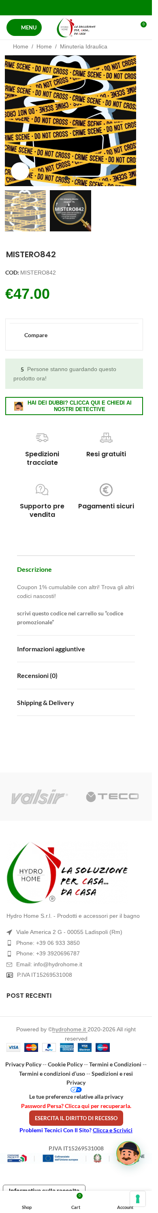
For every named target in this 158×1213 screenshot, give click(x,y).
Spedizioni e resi (112, 1073)
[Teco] (112, 796)
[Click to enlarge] (20, 171)
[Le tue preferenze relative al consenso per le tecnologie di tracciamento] (137, 1199)
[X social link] (66, 7)
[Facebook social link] (55, 7)
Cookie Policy (65, 1064)
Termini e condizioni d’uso (52, 1073)
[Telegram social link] (96, 7)
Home (20, 46)
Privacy (75, 1082)
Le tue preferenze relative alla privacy (76, 1096)
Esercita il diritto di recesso (76, 1118)
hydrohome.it (70, 1029)
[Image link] (75, 872)
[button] (13, 121)
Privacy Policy (23, 1064)
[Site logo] (76, 27)
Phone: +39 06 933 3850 (48, 943)
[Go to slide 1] (66, 178)
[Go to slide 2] (75, 178)
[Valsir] (39, 796)
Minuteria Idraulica (83, 46)
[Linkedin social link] (86, 7)
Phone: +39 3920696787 (48, 953)
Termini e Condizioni (115, 1064)
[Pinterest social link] (76, 7)
